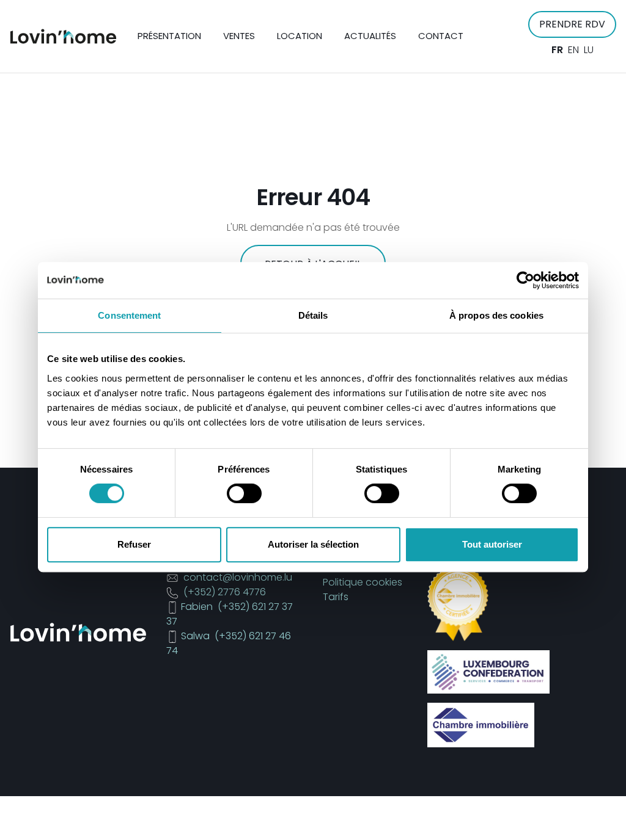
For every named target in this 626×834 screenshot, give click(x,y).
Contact (440, 35)
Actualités (370, 35)
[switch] (244, 493)
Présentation (169, 35)
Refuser (134, 544)
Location (299, 35)
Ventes (239, 35)
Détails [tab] (313, 315)
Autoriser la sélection (313, 544)
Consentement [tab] (129, 315)
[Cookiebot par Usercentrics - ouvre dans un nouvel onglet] (525, 280)
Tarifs (335, 597)
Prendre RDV (572, 24)
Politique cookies (362, 582)
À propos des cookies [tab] (496, 315)
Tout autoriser (492, 544)
